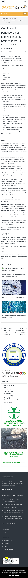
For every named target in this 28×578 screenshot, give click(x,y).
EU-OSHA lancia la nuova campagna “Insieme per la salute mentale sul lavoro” (14, 517)
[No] (26, 572)
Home (3, 18)
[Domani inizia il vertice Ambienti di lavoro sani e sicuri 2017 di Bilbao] (14, 269)
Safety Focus (5, 14)
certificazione (4, 256)
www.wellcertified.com (15, 239)
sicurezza (23, 256)
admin (19, 45)
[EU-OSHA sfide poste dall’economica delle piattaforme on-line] (14, 307)
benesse (23, 254)
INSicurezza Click (9, 393)
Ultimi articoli (7, 402)
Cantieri (6, 389)
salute (19, 256)
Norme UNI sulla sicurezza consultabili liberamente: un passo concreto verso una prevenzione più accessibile (14, 506)
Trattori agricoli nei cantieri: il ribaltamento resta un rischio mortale (14, 500)
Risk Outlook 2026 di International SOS (13, 297)
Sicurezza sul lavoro (11, 18)
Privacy (6, 398)
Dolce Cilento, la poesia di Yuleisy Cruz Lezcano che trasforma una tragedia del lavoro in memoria (13, 512)
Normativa (7, 395)
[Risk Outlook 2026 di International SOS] (14, 287)
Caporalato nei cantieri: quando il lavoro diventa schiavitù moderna (13, 496)
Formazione (7, 391)
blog (5, 387)
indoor (10, 256)
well (2, 258)
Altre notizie (7, 385)
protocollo (14, 256)
